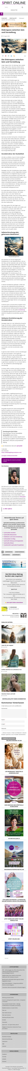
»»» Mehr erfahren (7, 508)
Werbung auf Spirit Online (8, 997)
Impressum (4, 1041)
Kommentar (4, 708)
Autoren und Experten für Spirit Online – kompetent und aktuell (13, 1000)
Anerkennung (8, 552)
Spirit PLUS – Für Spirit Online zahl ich (10, 1024)
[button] (3, 56)
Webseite (3, 728)
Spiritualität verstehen (10, 532)
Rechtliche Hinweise (6, 1036)
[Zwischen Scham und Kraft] (13, 683)
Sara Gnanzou (6, 554)
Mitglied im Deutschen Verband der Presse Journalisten (11, 1027)
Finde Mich (4, 1022)
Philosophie (22, 496)
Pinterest (4, 1061)
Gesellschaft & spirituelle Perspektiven (14, 545)
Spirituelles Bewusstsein (10, 534)
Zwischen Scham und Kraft (8, 694)
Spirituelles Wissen (9, 543)
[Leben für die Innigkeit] (13, 634)
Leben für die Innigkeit (7, 645)
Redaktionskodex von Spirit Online (10, 1008)
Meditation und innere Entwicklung (13, 536)
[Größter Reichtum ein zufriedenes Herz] (13, 658)
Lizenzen (4, 1046)
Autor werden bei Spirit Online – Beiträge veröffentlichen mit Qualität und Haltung (11, 1004)
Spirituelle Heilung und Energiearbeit (13, 541)
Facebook (4, 1054)
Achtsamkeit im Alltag (9, 539)
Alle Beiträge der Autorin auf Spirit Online (12, 460)
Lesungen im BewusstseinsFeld (9, 455)
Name (2, 719)
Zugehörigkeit (16, 554)
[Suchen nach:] (14, 958)
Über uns (4, 1010)
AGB (3, 1044)
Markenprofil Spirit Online (8, 1017)
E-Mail (3, 724)
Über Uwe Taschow (6, 1015)
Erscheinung (22, 309)
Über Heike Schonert (6, 1012)
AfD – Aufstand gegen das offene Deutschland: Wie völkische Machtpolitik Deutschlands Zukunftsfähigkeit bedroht (13, 971)
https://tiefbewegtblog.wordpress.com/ (11, 452)
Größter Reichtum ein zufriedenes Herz (11, 669)
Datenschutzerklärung (7, 1039)
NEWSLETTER (14, 10)
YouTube (4, 1056)
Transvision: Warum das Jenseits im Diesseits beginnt (14, 987)
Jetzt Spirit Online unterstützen (15, 602)
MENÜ (2, 14)
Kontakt (4, 1020)
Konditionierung (19, 552)
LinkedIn (4, 1059)
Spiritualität (19, 446)
